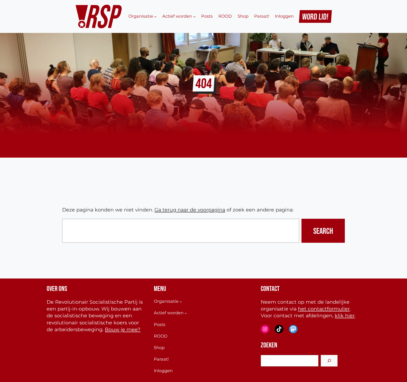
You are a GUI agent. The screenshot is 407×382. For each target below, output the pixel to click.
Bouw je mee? (122, 329)
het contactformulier (324, 309)
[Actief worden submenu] (194, 16)
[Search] (329, 360)
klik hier (345, 315)
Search (323, 230)
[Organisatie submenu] (155, 16)
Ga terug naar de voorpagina (190, 210)
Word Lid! (315, 16)
